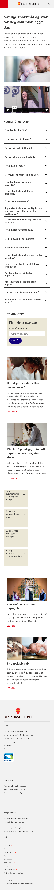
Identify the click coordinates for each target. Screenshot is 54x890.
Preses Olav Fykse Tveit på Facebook (17, 793)
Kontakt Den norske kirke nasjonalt (16, 738)
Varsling (7, 749)
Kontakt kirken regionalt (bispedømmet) (18, 735)
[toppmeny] (4, 4)
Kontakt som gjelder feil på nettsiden (17, 742)
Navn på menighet (18, 328)
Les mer (11, 411)
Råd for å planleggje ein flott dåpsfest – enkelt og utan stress (26, 453)
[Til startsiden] (18, 712)
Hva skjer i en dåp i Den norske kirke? (23, 384)
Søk (13, 340)
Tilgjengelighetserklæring (13, 873)
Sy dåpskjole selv (18, 663)
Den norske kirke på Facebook (15, 786)
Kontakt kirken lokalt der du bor (15, 731)
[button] (27, 130)
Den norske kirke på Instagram (15, 789)
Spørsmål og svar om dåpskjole (21, 606)
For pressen (8, 745)
